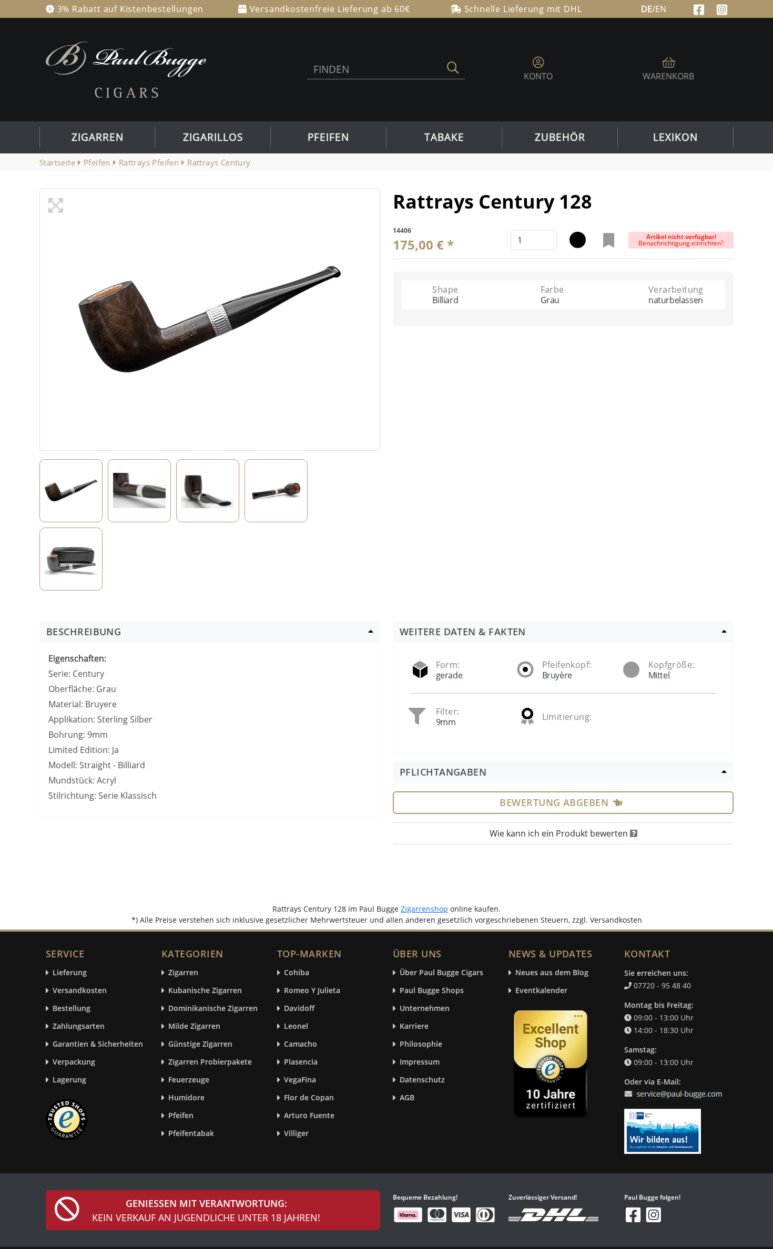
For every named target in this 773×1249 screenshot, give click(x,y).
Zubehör (560, 137)
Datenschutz (422, 1080)
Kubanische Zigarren (205, 991)
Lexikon (675, 137)
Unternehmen (425, 1009)
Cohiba (296, 973)
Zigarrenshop (424, 909)
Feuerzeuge (188, 1080)
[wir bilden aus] (664, 1126)
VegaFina (300, 1080)
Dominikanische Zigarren (213, 1009)
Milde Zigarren (194, 1026)
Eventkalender (541, 991)
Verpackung (74, 1062)
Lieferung (70, 973)
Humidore (186, 1098)
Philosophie (421, 1044)
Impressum (420, 1062)
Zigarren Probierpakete (210, 1062)
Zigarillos (213, 137)
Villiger (296, 1134)
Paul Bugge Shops (432, 991)
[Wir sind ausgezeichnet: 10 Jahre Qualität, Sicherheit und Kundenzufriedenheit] (551, 1066)
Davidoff (299, 1009)
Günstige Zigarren (200, 1044)
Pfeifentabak (191, 1134)
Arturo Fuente (309, 1116)
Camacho (300, 1044)
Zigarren (98, 137)
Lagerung (69, 1080)
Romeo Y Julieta (312, 991)
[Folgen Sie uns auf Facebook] (700, 8)
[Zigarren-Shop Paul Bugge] (126, 69)
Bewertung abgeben (554, 802)
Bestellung (71, 1009)
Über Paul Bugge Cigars (441, 973)
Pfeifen (328, 137)
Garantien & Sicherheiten (98, 1044)
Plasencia (301, 1062)
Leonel (296, 1026)
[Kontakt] (675, 1088)
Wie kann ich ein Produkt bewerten (560, 833)
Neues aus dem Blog (551, 973)
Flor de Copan (309, 1098)
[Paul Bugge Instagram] (722, 8)
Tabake (444, 137)
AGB (407, 1098)
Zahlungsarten (79, 1026)
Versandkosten (80, 991)
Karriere (414, 1026)
